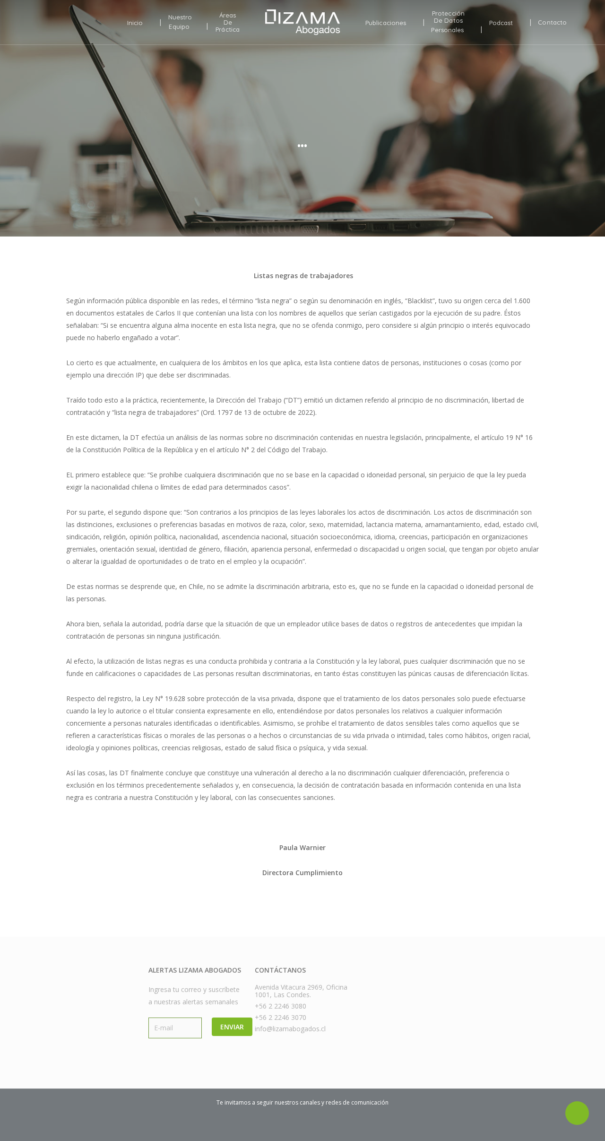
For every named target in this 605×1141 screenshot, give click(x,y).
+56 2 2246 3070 (280, 1017)
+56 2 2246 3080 (280, 1006)
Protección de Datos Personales (448, 22)
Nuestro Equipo (180, 22)
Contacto (552, 22)
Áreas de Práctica (228, 22)
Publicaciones (385, 22)
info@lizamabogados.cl (290, 1029)
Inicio (135, 22)
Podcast (501, 22)
